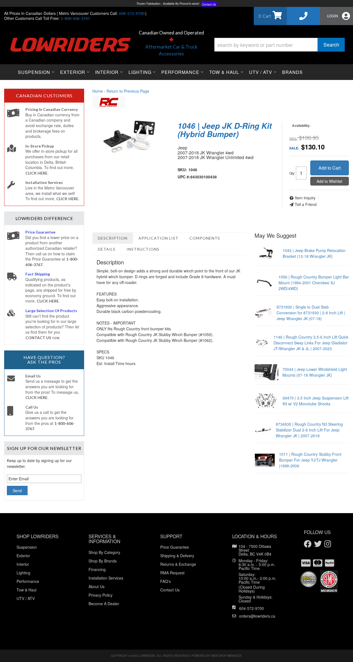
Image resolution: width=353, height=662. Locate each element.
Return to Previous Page (127, 91)
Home (97, 91)
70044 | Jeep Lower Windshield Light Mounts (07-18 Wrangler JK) (314, 372)
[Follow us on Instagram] (327, 544)
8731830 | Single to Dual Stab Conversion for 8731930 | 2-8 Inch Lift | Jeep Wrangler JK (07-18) (311, 312)
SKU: (182, 169)
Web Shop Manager (226, 656)
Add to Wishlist (329, 181)
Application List (158, 238)
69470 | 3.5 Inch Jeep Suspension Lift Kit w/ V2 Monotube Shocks (316, 400)
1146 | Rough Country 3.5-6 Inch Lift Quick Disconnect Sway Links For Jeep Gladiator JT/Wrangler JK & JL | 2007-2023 (311, 342)
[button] (279, 45)
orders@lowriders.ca (257, 616)
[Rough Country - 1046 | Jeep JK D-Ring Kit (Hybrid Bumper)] (108, 101)
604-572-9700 (251, 608)
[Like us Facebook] (308, 544)
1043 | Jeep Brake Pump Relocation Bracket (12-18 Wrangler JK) (314, 253)
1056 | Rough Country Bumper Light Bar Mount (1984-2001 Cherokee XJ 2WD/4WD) (314, 282)
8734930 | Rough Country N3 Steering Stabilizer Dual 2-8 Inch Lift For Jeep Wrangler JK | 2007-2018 (309, 429)
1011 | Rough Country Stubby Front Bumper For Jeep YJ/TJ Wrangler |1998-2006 (310, 459)
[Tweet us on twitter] (318, 544)
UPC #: (184, 176)
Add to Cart (330, 168)
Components (204, 238)
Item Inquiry (305, 197)
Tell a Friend (306, 204)
